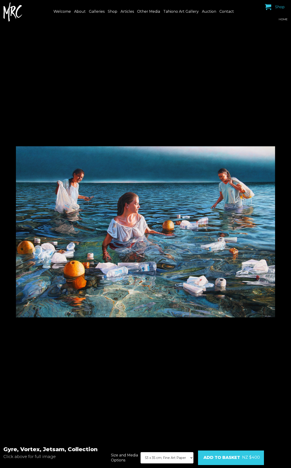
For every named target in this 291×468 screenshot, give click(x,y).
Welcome (62, 11)
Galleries (97, 11)
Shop (112, 11)
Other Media (148, 11)
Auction (209, 11)
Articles (127, 11)
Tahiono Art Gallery (181, 11)
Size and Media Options (124, 457)
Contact (226, 11)
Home (283, 19)
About (80, 11)
